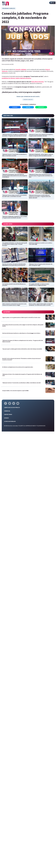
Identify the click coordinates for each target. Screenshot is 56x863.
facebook (14, 107)
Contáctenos (8, 414)
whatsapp (41, 107)
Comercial (7, 411)
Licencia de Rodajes (10, 421)
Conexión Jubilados (28, 99)
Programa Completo (8, 8)
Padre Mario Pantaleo (37, 81)
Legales (6, 418)
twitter (28, 107)
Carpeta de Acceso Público (12, 407)
